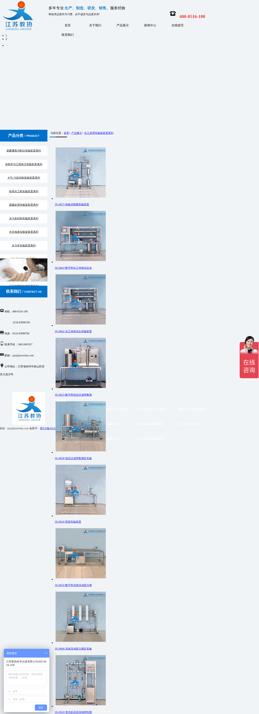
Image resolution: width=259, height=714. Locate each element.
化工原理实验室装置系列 (98, 133)
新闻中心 (150, 25)
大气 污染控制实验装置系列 (23, 177)
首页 (68, 25)
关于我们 (95, 25)
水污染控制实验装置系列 (23, 218)
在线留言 (178, 25)
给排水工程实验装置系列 (23, 191)
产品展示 (123, 25)
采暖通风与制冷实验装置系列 (23, 150)
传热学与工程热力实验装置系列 (23, 164)
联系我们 (68, 34)
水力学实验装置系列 (24, 245)
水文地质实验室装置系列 (23, 232)
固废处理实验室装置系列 (23, 204)
